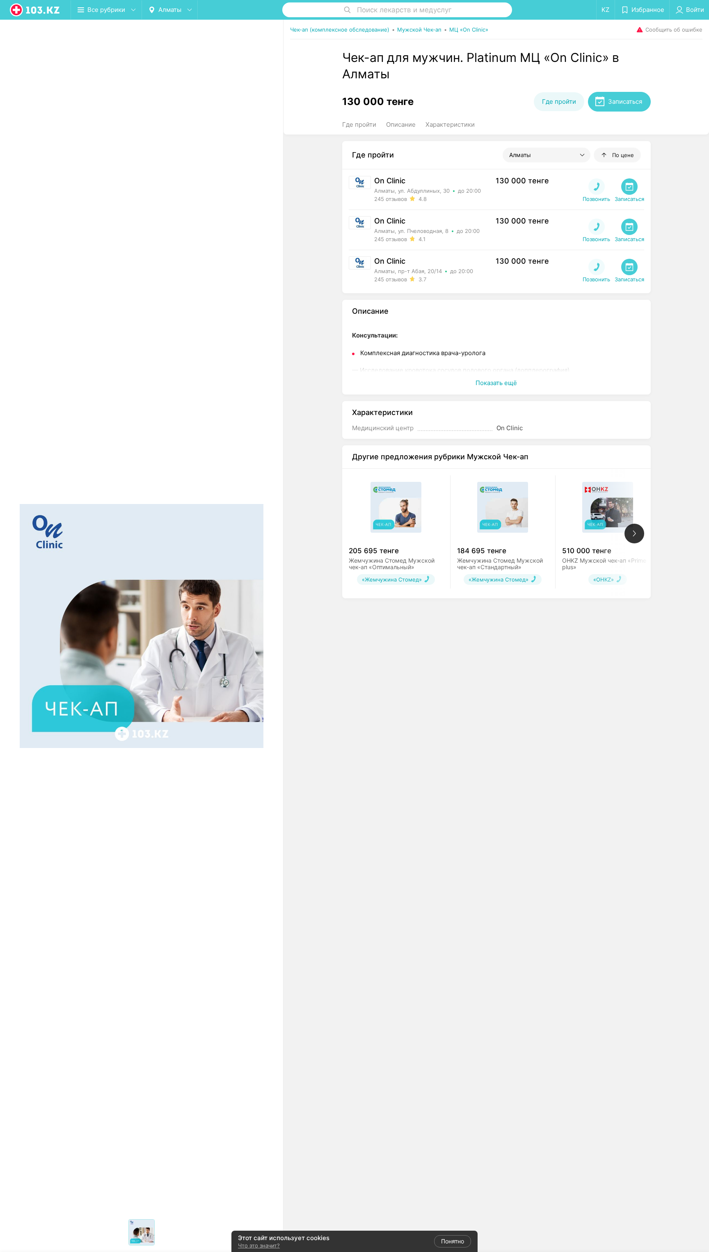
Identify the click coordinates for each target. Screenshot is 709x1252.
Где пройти (359, 124)
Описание (401, 124)
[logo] (35, 9)
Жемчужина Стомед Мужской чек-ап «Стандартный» (500, 563)
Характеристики (450, 124)
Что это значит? (259, 1245)
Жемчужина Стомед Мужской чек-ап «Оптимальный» (392, 563)
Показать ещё (496, 383)
